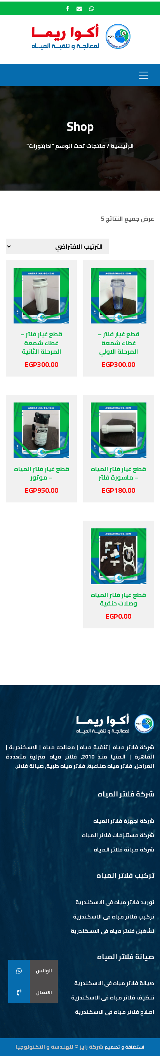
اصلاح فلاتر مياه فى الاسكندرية (114, 1012)
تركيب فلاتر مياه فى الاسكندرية (113, 917)
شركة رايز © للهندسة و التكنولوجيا (59, 1047)
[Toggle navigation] (143, 75)
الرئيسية (122, 146)
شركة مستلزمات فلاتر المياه (118, 835)
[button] (19, 992)
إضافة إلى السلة (135, 306)
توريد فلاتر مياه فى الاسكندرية (114, 902)
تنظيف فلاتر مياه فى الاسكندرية (112, 997)
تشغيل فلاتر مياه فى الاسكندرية (112, 931)
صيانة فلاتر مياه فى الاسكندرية (114, 983)
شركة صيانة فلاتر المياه (124, 849)
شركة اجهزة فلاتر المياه (123, 821)
